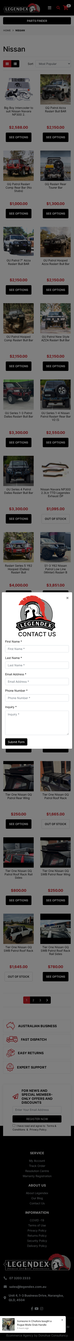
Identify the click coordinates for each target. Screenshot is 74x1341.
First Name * (13, 641)
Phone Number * (16, 690)
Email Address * (15, 674)
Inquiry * (11, 707)
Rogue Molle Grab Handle (31, 1324)
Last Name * (13, 658)
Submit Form (16, 742)
